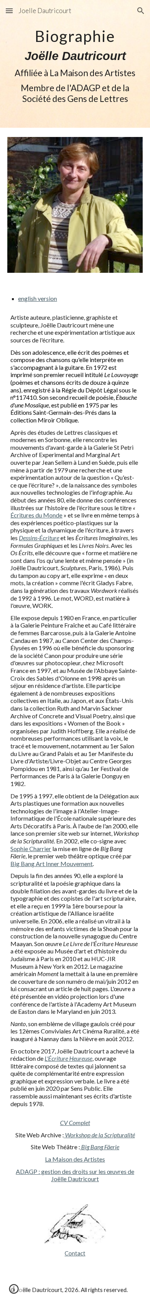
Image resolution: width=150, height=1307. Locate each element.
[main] (75, 64)
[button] (9, 10)
